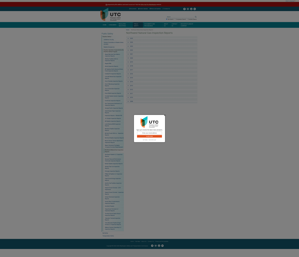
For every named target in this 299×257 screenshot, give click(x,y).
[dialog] (149, 128)
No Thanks (145, 140)
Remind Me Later (152, 140)
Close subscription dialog (165, 115)
